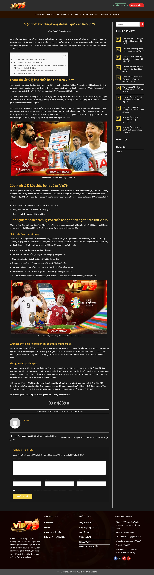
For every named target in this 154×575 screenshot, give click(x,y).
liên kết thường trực (75, 411)
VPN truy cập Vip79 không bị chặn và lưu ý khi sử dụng (133, 109)
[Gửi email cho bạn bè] (59, 403)
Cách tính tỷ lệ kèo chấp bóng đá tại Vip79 (28, 62)
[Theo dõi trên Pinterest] (124, 558)
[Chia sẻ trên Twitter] (55, 403)
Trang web (81, 479)
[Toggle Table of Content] (63, 56)
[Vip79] (22, 5)
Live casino (61, 14)
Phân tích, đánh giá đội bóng (26, 68)
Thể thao (94, 14)
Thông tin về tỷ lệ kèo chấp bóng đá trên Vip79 (30, 59)
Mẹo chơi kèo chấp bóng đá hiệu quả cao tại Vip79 (133, 49)
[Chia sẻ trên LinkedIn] (68, 403)
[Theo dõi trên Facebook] (116, 558)
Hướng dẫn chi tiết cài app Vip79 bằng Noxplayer (131, 119)
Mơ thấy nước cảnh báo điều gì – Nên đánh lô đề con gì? (132, 68)
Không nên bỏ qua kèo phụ (26, 73)
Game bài (50, 14)
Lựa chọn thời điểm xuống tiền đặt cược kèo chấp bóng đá (36, 71)
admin (68, 31)
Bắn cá (78, 14)
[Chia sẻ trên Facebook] (51, 403)
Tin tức (116, 14)
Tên (14, 479)
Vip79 (103, 45)
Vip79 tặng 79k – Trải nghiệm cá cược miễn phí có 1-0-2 (132, 89)
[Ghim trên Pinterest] (64, 403)
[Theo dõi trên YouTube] (129, 558)
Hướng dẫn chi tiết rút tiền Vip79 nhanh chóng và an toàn (132, 129)
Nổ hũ (70, 14)
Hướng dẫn (106, 14)
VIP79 (12, 538)
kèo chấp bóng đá (30, 108)
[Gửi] (142, 24)
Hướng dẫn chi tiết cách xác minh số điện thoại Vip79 (132, 99)
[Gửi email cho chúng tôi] (120, 558)
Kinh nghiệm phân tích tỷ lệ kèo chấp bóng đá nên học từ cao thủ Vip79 (39, 65)
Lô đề (85, 14)
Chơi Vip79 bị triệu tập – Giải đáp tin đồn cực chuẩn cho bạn (132, 79)
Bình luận (17, 459)
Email (47, 479)
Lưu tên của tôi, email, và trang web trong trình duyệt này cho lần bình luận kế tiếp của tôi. (50, 491)
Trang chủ (39, 14)
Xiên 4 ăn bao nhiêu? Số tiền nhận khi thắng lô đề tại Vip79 (132, 58)
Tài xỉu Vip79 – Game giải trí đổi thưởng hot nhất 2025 (48, 394)
